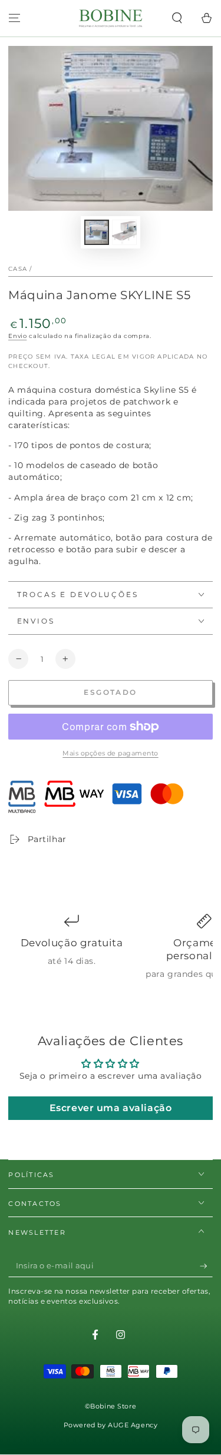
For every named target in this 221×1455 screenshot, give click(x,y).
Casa (17, 269)
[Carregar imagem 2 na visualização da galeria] (124, 232)
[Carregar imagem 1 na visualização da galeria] (96, 232)
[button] (177, 18)
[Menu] (14, 18)
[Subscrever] (206, 1266)
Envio (17, 336)
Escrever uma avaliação (111, 1107)
